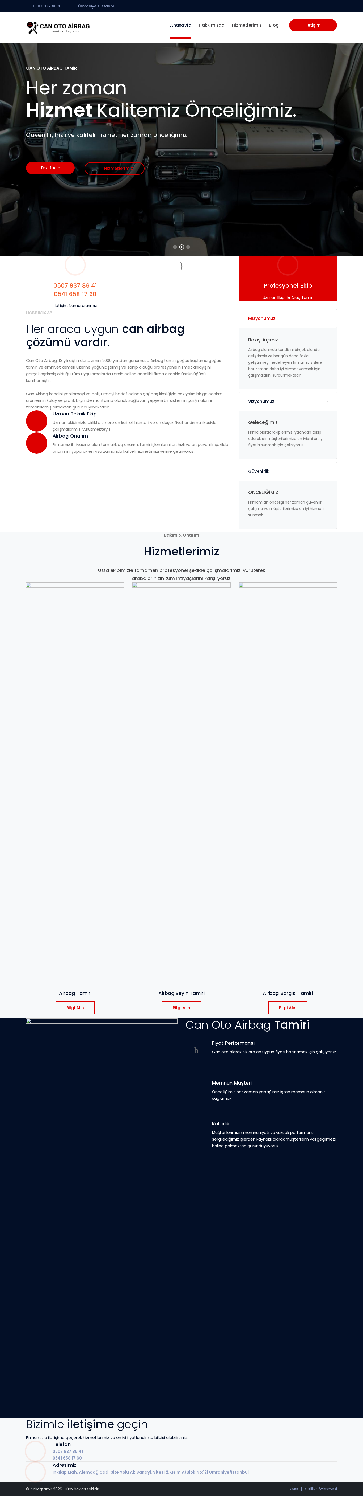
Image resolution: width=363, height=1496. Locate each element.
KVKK (294, 1489)
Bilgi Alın (75, 1008)
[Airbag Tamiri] (58, 27)
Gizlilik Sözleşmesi (321, 1489)
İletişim (313, 25)
